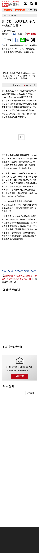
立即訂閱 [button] (19, 376)
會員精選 (8, 10)
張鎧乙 (13, 34)
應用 (27, 271)
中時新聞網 (10, 4)
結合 (5, 271)
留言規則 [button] (30, 393)
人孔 (11, 271)
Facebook (17, 40)
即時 (30, 10)
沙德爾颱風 (20, 10)
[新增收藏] (7, 40)
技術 (34, 271)
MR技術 (19, 271)
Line (22, 40)
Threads (27, 40)
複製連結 (33, 40)
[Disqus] (19, 423)
